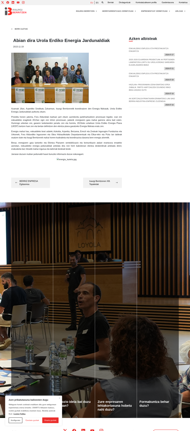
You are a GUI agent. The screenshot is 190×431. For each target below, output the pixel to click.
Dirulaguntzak (125, 2)
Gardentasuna (168, 2)
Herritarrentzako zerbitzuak (118, 11)
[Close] (59, 398)
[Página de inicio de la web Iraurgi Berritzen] (15, 11)
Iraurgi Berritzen (85, 11)
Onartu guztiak (50, 420)
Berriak (111, 2)
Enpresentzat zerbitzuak (154, 11)
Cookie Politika (19, 414)
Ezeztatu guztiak (32, 420)
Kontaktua (183, 2)
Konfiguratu (15, 420)
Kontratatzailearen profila (146, 2)
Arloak (179, 11)
